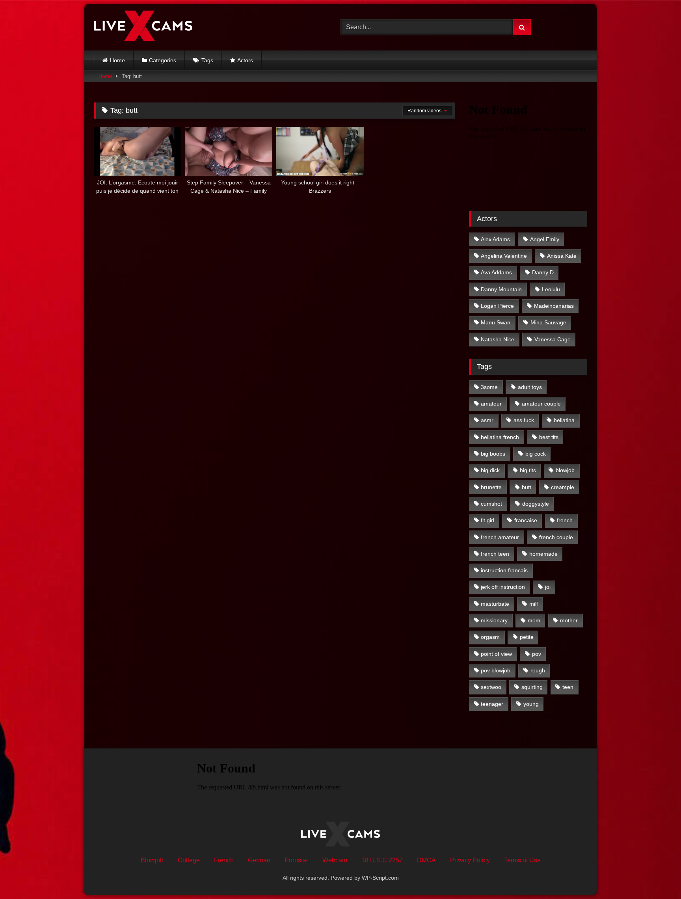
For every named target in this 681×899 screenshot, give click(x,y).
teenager (492, 704)
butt (526, 487)
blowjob (565, 470)
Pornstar (296, 860)
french (565, 520)
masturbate (495, 604)
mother (569, 620)
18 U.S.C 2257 (382, 860)
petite (527, 637)
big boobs (493, 453)
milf (533, 604)
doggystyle (535, 504)
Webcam (334, 860)
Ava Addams (496, 272)
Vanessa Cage (552, 339)
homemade (543, 554)
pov (536, 654)
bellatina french (500, 437)
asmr (487, 420)
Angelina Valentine (504, 256)
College (189, 860)
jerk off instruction (503, 587)
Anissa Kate (562, 256)
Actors (245, 60)
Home (117, 60)
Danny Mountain (501, 289)
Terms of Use (522, 860)
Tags (207, 60)
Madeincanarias (554, 306)
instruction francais (504, 570)
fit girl (487, 520)
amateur (491, 403)
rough (537, 670)
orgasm (490, 637)
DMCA (426, 860)
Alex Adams (495, 239)
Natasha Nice (497, 339)
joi (548, 587)
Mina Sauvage (548, 322)
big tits (528, 470)
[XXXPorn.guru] (143, 27)
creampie (562, 487)
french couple (556, 537)
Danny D (543, 272)
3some (489, 387)
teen (567, 687)
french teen (495, 554)
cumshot (491, 504)
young (531, 704)
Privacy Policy (470, 860)
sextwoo (491, 687)
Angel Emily (544, 239)
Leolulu (551, 289)
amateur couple (541, 403)
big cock (535, 453)
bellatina (564, 420)
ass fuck (524, 420)
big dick (490, 470)
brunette (491, 487)
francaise (525, 520)
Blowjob (152, 860)
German (259, 860)
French (224, 860)
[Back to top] (656, 875)
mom (534, 620)
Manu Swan (495, 322)
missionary (494, 620)
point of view (496, 654)
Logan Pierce (497, 306)
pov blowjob (495, 670)
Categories (162, 60)
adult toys (530, 387)
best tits (548, 437)
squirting (532, 687)
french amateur (500, 537)
